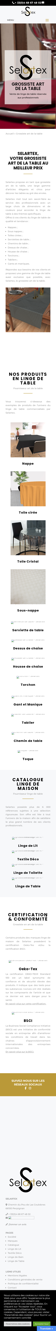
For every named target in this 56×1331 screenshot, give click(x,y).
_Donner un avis (17, 1224)
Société (12, 1236)
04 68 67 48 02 (17, 364)
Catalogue (13, 1245)
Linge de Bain (15, 1257)
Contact (12, 1287)
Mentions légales (17, 1275)
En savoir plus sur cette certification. (26, 1003)
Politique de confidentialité (23, 1283)
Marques (12, 1240)
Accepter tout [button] (42, 1324)
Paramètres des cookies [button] (18, 1324)
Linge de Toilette (28, 873)
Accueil (10, 133)
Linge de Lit (28, 846)
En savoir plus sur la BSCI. (20, 1051)
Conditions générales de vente (25, 1279)
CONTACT (42, 364)
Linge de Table (28, 886)
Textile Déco (28, 859)
